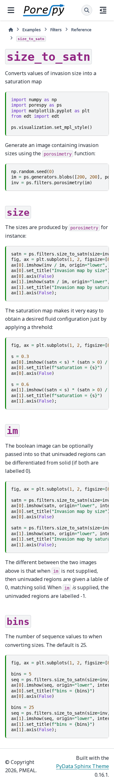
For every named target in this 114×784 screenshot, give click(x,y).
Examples (31, 29)
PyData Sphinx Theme (82, 766)
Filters (56, 29)
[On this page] (103, 10)
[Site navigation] (11, 10)
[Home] (11, 29)
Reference (81, 29)
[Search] (86, 10)
